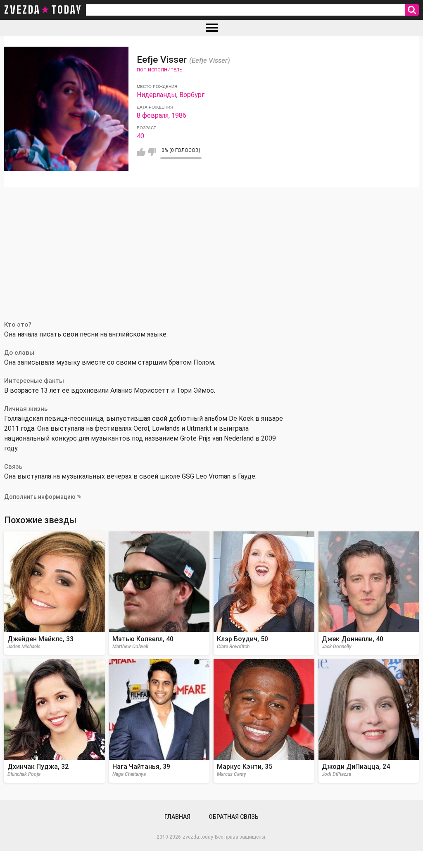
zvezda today (43, 10)
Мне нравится (141, 152)
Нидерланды (156, 95)
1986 (178, 115)
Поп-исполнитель (159, 70)
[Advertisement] (211, 249)
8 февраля (153, 115)
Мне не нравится (151, 152)
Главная (177, 816)
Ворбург (191, 95)
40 (140, 136)
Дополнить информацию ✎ (43, 496)
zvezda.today (198, 837)
